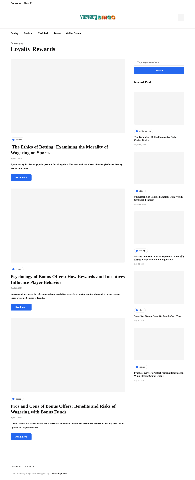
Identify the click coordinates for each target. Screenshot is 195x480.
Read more (21, 177)
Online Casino (73, 33)
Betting (14, 33)
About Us (28, 3)
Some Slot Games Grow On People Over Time (157, 316)
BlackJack (43, 33)
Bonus (57, 33)
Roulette (28, 33)
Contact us (16, 3)
